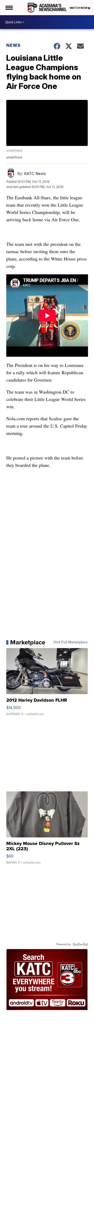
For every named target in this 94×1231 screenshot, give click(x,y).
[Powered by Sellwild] (80, 944)
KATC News (35, 173)
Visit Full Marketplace (71, 642)
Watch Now (79, 7)
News (13, 45)
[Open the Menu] (9, 7)
